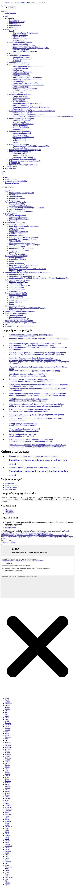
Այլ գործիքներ (14, 163)
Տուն (6, 16)
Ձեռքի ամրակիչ (19, 140)
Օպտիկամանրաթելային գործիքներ (27, 77)
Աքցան (11, 31)
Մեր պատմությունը (17, 22)
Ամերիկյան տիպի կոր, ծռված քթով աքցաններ (27, 401)
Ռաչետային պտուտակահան (24, 51)
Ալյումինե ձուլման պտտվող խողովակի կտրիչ (27, 376)
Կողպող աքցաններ (20, 38)
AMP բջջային (14, 533)
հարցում (12, 464)
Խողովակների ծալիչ (20, 87)
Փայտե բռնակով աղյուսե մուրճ (21, 436)
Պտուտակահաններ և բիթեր (20, 42)
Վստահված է (14, 24)
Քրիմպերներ (17, 70)
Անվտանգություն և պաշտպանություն (24, 161)
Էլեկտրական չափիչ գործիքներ (25, 83)
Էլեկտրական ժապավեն (22, 90)
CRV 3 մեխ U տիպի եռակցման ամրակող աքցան (28, 411)
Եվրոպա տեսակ (19, 36)
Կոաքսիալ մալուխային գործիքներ (26, 79)
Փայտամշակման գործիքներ (20, 94)
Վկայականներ (15, 25)
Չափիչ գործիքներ (20, 96)
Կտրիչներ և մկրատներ (22, 72)
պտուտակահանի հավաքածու (28, 535)
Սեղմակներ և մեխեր (21, 98)
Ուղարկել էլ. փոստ (8, 542)
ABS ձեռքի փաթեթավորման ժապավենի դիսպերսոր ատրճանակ (35, 406)
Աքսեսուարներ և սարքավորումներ (23, 164)
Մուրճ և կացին (15, 53)
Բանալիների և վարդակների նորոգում (28, 114)
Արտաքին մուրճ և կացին (22, 157)
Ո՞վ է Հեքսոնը (14, 20)
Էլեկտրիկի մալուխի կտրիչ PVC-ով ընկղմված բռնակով (31, 381)
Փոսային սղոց (18, 129)
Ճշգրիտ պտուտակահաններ (24, 46)
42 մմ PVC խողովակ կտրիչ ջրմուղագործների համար (30, 441)
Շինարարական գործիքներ (20, 131)
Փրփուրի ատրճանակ (21, 139)
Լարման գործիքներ (20, 127)
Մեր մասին (9, 483)
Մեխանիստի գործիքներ (19, 144)
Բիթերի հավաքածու (20, 49)
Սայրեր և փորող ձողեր (21, 109)
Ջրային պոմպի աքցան (21, 120)
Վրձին (15, 142)
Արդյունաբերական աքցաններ (25, 33)
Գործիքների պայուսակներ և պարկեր (28, 85)
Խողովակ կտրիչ (19, 122)
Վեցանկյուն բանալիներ (22, 113)
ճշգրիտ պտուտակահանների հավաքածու (44, 536)
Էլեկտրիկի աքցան (20, 68)
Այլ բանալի (16, 61)
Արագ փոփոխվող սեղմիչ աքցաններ (27, 66)
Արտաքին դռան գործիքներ (20, 152)
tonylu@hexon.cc (10, 13)
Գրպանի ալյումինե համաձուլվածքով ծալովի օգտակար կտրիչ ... (35, 370)
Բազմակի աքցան (19, 153)
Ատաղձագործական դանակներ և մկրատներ (31, 107)
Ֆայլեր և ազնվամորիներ (22, 105)
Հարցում (4, 501)
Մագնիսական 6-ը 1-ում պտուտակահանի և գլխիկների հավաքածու (36, 354)
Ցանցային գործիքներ (21, 75)
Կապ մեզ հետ (10, 168)
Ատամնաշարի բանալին (22, 59)
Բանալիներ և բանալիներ (19, 55)
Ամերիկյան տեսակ (20, 35)
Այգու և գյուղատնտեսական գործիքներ (25, 150)
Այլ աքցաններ (18, 40)
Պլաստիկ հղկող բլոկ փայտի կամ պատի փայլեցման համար (38, 471)
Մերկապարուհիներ (20, 74)
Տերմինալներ (17, 92)
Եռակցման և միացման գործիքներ (23, 159)
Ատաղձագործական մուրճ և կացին (27, 103)
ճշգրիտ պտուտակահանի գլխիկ (54, 535)
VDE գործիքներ (18, 81)
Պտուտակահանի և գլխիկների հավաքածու (30, 48)
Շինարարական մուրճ (21, 133)
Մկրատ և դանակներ (17, 254)
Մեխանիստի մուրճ (20, 148)
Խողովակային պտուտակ (23, 124)
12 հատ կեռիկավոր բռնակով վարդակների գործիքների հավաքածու (37, 446)
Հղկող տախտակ (19, 135)
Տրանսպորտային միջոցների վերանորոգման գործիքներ (32, 111)
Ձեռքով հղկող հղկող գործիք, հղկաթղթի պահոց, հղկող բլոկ (38, 460)
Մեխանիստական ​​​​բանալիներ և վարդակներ (30, 146)
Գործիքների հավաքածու (19, 62)
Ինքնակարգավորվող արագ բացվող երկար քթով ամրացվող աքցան (37, 395)
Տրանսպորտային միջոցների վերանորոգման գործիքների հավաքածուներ (42, 116)
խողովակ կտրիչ (7, 535)
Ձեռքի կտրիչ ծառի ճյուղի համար (22, 425)
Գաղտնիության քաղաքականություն (36, 533)
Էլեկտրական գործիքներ (19, 64)
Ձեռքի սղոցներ (18, 100)
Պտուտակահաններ (20, 44)
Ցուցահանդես (15, 27)
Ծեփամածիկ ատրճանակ (23, 137)
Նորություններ (11, 166)
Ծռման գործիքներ (20, 126)
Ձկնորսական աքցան (21, 155)
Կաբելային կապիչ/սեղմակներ (24, 88)
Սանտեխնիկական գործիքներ (21, 118)
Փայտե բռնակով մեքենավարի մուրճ (23, 431)
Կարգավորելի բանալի (21, 57)
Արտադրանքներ (11, 29)
